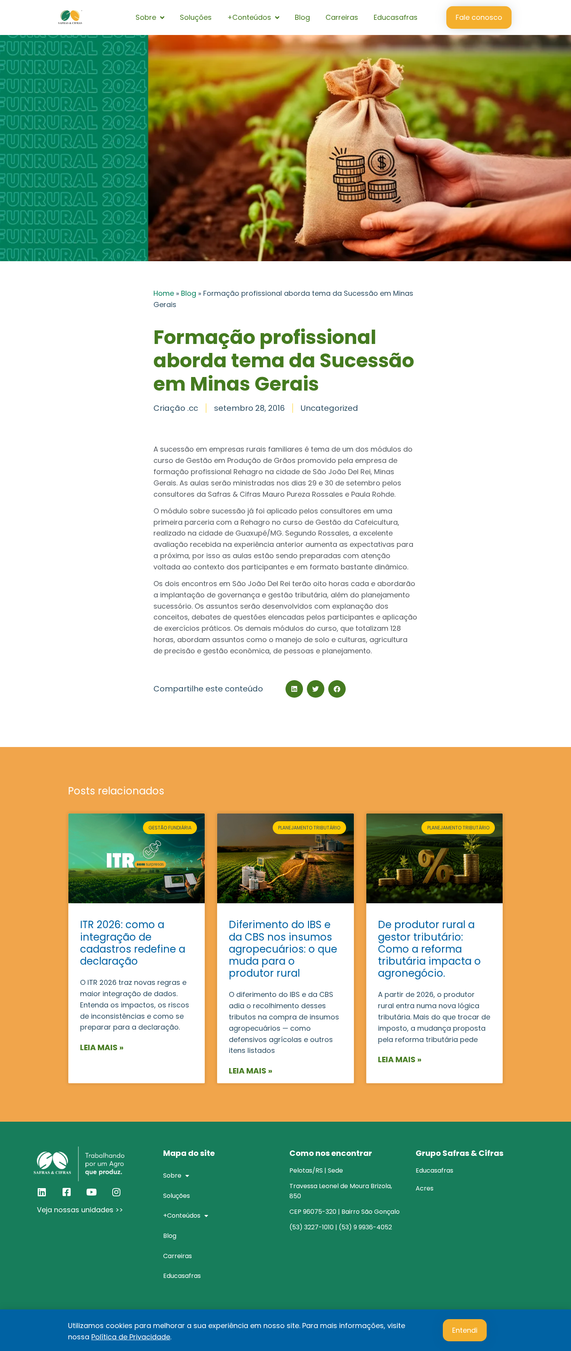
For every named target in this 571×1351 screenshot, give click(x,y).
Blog (302, 17)
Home (163, 293)
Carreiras (342, 17)
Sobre (146, 17)
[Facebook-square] (66, 1192)
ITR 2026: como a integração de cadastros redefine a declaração (132, 943)
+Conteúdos (249, 17)
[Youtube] (91, 1192)
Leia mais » (102, 1047)
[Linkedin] (41, 1192)
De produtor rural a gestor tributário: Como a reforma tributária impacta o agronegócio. (429, 949)
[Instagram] (116, 1192)
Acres (424, 1188)
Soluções (196, 17)
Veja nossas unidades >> (80, 1210)
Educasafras (396, 17)
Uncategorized (329, 408)
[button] (294, 689)
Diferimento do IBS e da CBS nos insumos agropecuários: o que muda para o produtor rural (283, 949)
